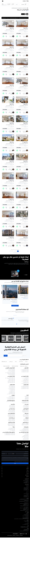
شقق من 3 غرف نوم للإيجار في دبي (24, 387)
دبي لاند (16, 361)
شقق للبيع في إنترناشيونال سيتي (11, 414)
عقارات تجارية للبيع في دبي (25, 382)
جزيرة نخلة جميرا (21, 361)
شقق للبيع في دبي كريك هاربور (11, 370)
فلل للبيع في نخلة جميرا (12, 407)
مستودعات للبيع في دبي (25, 381)
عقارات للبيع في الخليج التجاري (25, 411)
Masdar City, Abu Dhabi (15, 366)
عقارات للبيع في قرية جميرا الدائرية (11, 378)
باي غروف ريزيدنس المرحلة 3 (25, 433)
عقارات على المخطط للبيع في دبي (24, 402)
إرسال (15, 463)
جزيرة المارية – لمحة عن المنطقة (24, 366)
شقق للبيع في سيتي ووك (25, 414)
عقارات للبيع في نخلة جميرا (12, 406)
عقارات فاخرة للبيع (26, 396)
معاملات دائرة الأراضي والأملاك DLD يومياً (24, 430)
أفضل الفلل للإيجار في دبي (12, 387)
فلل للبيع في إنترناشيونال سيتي (11, 416)
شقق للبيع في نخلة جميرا (12, 405)
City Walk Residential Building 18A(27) (23, 18)
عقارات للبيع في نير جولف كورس (11, 381)
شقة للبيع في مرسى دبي (25, 405)
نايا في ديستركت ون (26, 434)
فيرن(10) (8, 18)
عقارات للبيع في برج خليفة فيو (11, 380)
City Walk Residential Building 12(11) (13, 18)
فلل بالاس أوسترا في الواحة (25, 439)
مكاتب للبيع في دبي (26, 378)
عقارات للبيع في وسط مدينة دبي (11, 411)
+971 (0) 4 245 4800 (25, 504)
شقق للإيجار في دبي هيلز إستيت (11, 419)
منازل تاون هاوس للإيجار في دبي (11, 388)
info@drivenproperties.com (23, 505)
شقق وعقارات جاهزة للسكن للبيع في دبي (10, 401)
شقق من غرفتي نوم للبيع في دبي (25, 370)
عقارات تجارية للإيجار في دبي (12, 390)
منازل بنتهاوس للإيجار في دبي (12, 385)
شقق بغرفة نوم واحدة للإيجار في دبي (24, 386)
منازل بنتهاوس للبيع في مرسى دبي (11, 398)
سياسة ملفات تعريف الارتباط (9, 535)
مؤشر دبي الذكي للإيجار (12, 430)
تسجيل (5, 355)
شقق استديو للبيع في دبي (25, 368)
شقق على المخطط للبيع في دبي (25, 401)
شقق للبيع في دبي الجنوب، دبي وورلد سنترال (10, 372)
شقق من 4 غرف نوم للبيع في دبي (24, 371)
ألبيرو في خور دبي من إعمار (25, 438)
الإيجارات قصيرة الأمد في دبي (12, 393)
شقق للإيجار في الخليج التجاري (25, 410)
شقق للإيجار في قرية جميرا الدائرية (11, 424)
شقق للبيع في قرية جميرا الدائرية (11, 374)
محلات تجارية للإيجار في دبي (12, 392)
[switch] (16, 4)
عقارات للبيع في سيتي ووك (25, 415)
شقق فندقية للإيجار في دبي (12, 389)
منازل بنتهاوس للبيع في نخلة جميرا (11, 399)
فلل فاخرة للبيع (26, 397)
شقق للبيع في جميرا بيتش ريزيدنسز (11, 373)
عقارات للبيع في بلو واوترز (25, 420)
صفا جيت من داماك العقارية (25, 436)
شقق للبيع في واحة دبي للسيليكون (11, 371)
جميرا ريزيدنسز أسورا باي (26, 435)
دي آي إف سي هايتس (26, 437)
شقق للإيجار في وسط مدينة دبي (11, 410)
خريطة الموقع (14, 535)
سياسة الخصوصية (17, 535)
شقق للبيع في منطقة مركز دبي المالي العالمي (10, 368)
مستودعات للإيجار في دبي (12, 391)
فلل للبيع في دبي (26, 377)
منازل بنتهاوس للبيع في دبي (25, 379)
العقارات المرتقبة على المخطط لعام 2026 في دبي (10, 433)
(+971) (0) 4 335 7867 (25, 508)
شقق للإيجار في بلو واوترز (25, 419)
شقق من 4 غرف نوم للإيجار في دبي (24, 388)
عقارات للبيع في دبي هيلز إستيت (11, 420)
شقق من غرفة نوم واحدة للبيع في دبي (24, 369)
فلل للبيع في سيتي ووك (26, 416)
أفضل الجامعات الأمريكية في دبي (11, 429)
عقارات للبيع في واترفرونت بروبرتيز (11, 382)
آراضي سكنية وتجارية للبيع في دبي (24, 383)
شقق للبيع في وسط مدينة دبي (11, 369)
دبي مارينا (26, 361)
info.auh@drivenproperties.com (22, 501)
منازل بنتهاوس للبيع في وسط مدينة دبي (10, 397)
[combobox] (26, 4)
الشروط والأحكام (21, 535)
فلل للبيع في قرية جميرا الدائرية (11, 425)
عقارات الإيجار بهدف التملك (25, 428)
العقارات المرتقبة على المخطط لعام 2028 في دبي (10, 434)
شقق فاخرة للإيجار (26, 398)
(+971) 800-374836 (25, 509)
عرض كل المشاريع (15, 305)
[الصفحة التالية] (10, 251)
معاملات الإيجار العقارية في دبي (25, 429)
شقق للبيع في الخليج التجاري (25, 409)
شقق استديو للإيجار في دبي (25, 385)
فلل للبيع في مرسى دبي (26, 407)
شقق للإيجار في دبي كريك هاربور (25, 424)
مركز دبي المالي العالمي (4, 361)
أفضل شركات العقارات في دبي (11, 428)
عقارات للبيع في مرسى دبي (12, 377)
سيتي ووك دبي (11, 361)
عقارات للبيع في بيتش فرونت (12, 379)
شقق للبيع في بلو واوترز (26, 418)
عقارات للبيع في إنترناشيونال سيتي (11, 415)
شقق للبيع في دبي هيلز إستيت (11, 418)
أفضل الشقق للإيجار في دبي (12, 386)
